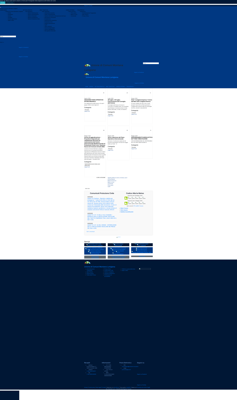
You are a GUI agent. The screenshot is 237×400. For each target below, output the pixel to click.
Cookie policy (10, 2)
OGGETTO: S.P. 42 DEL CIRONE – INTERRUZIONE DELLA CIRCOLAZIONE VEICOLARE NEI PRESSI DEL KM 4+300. (101, 226)
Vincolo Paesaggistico (49, 29)
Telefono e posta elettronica (128, 269)
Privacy (86, 387)
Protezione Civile (48, 21)
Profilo (9, 13)
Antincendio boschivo (49, 13)
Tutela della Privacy (91, 275)
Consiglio (10, 17)
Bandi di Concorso (112, 180)
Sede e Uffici (11, 20)
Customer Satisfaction (109, 273)
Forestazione (47, 19)
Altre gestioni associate (49, 30)
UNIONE (5, 10)
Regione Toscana (88, 5)
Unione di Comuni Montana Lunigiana (8, 8)
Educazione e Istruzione (50, 17)
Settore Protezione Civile (34, 19)
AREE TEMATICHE (44, 10)
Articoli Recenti (111, 179)
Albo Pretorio (85, 14)
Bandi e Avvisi (74, 14)
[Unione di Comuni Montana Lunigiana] (86, 74)
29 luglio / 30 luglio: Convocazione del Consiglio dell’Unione (117, 101)
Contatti (104, 387)
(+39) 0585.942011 (91, 371)
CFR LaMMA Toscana (138, 206)
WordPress (116, 387)
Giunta (9, 16)
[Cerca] (26, 37)
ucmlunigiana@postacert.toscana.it (130, 366)
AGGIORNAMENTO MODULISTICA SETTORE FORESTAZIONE (141, 138)
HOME (1, 10)
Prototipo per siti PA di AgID (143, 387)
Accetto (3, 2)
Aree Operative (28, 11)
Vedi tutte (87, 188)
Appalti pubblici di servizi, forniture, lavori (117, 177)
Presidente (10, 14)
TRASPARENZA (80, 10)
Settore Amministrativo (33, 14)
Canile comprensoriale (49, 14)
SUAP (45, 24)
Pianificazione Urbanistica (50, 20)
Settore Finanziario (32, 16)
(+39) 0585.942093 (91, 374)
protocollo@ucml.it (126, 369)
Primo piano (73, 13)
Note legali (98, 387)
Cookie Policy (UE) (108, 270)
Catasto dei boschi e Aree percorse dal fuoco (55, 16)
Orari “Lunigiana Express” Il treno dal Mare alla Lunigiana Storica (141, 100)
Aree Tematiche (45, 11)
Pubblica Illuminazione (49, 23)
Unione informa (71, 11)
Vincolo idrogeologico (49, 27)
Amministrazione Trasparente (89, 13)
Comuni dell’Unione (12, 19)
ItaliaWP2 (128, 387)
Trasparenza (82, 11)
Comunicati (73, 16)
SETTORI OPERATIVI (27, 10)
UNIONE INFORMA (70, 10)
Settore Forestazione (33, 17)
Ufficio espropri (48, 26)
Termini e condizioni (109, 272)
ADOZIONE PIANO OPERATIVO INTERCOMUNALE (93, 100)
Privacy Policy (85, 16)
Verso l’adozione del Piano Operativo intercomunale (116, 138)
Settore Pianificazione (33, 13)
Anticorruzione (90, 273)
